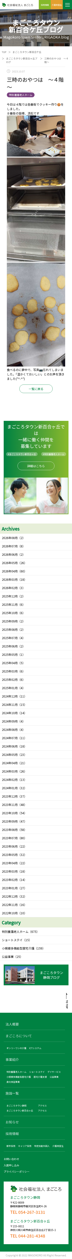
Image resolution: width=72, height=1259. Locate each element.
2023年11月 (10, 804)
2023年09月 (10, 821)
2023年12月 (10, 796)
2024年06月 (10, 746)
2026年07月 (10, 546)
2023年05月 (10, 854)
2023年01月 (10, 888)
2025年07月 (10, 638)
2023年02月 (10, 879)
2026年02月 (10, 588)
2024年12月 (10, 696)
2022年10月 (10, 913)
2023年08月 (10, 829)
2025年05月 (10, 654)
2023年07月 (10, 838)
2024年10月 (10, 713)
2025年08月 (10, 629)
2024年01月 (10, 788)
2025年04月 (10, 663)
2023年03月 (10, 871)
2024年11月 (10, 704)
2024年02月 (10, 779)
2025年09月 (10, 621)
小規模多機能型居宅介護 (18, 948)
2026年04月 (10, 571)
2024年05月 (10, 754)
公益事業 (8, 956)
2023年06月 (10, 846)
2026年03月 (10, 579)
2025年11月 (10, 604)
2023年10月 (10, 813)
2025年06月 (10, 646)
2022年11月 (10, 904)
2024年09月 (10, 721)
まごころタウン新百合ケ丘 (27, 52)
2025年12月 (10, 596)
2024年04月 (10, 763)
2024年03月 (10, 771)
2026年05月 (10, 563)
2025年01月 (10, 688)
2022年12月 (10, 896)
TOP (4, 52)
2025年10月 (10, 613)
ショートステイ (12, 940)
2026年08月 (10, 538)
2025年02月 (10, 679)
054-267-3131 (31, 1212)
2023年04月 (10, 863)
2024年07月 (10, 738)
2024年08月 (10, 729)
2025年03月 (10, 671)
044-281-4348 (31, 1236)
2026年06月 (10, 554)
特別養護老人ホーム (15, 931)
